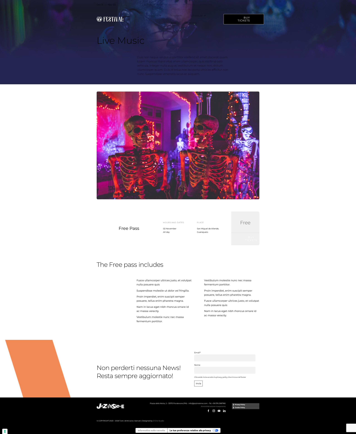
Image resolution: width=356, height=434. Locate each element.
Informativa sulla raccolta (151, 430)
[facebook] (208, 411)
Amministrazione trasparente (213, 406)
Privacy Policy (240, 405)
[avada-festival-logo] (110, 17)
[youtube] (219, 411)
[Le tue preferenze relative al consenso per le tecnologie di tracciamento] (5, 431)
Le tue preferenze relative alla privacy (190, 430)
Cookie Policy (240, 407)
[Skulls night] (178, 92)
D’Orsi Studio (158, 421)
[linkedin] (224, 411)
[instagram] (213, 411)
